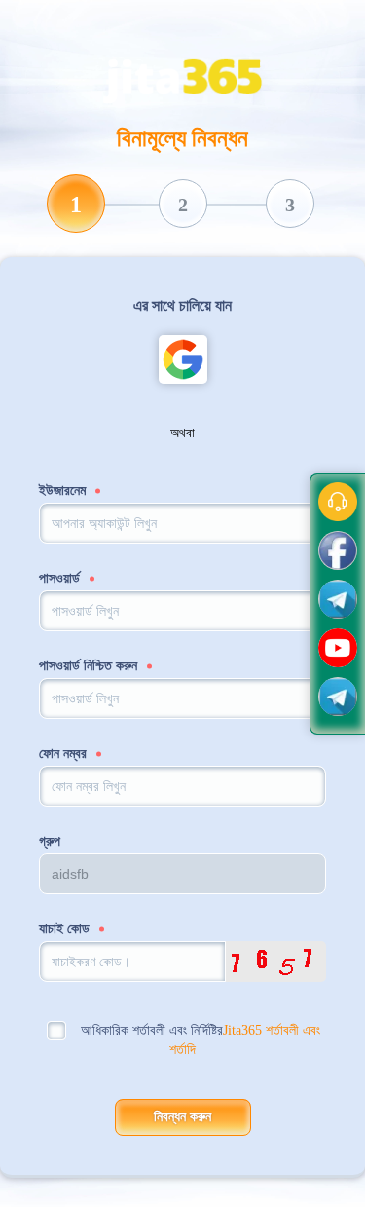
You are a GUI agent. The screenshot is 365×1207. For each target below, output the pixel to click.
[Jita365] (183, 76)
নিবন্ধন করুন (182, 1117)
